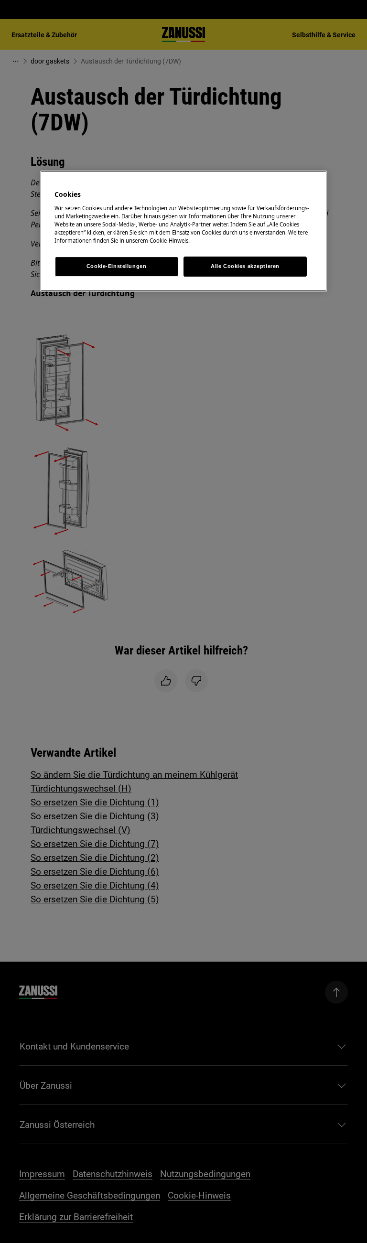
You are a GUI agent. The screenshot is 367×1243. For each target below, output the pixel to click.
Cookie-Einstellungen (116, 266)
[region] (183, 231)
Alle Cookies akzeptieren (245, 266)
